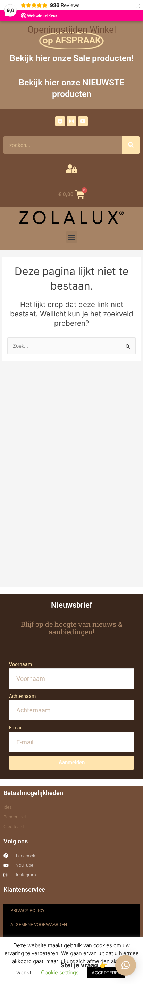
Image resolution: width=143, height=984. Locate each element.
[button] (71, 237)
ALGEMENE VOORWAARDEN (38, 924)
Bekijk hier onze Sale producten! (72, 58)
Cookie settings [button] (60, 972)
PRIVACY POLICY (27, 910)
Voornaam (20, 664)
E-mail (15, 728)
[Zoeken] (131, 145)
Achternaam (22, 696)
